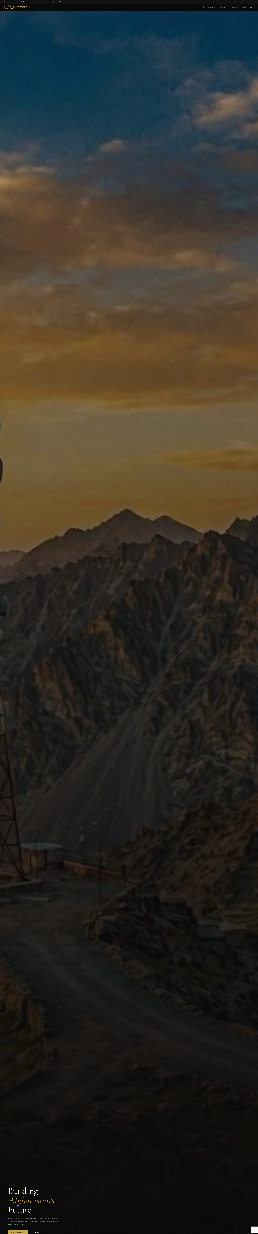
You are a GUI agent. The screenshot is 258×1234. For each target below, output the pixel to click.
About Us (211, 7)
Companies (223, 7)
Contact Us (247, 7)
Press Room (235, 7)
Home (203, 7)
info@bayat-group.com (64, 2)
